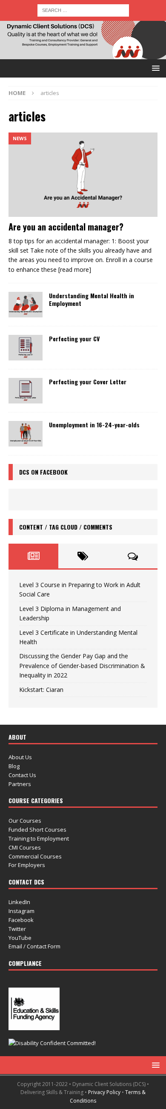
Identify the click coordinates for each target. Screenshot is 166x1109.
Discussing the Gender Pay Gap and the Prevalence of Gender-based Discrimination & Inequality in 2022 (82, 665)
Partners (20, 784)
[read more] (74, 269)
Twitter (17, 929)
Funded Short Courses (37, 829)
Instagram (21, 911)
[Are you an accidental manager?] (83, 174)
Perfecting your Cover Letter (87, 381)
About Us (20, 757)
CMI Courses (25, 847)
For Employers (27, 865)
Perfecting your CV (74, 338)
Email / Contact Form (34, 946)
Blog (14, 766)
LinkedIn (19, 902)
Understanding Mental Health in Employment (91, 299)
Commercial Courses (35, 856)
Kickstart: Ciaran (41, 690)
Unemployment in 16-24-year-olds (94, 424)
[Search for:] (83, 10)
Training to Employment (39, 838)
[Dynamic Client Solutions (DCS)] (83, 54)
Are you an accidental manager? (66, 226)
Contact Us (22, 775)
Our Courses (25, 820)
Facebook (21, 920)
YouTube (20, 938)
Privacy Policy (104, 1092)
